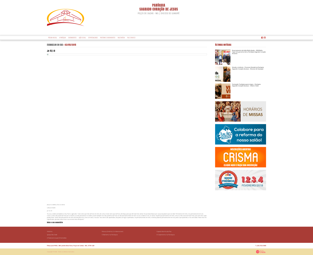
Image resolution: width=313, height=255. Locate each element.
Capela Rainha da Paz (163, 231)
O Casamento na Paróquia (165, 234)
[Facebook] (262, 37)
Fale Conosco (131, 37)
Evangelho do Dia (55, 44)
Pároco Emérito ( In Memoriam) (112, 231)
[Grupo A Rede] (260, 251)
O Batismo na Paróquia (110, 234)
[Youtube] (265, 37)
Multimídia (121, 37)
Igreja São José (52, 234)
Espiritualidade (93, 37)
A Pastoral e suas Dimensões (56, 238)
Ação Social (82, 37)
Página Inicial (52, 37)
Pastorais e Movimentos (107, 37)
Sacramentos (72, 37)
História (49, 231)
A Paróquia (62, 37)
